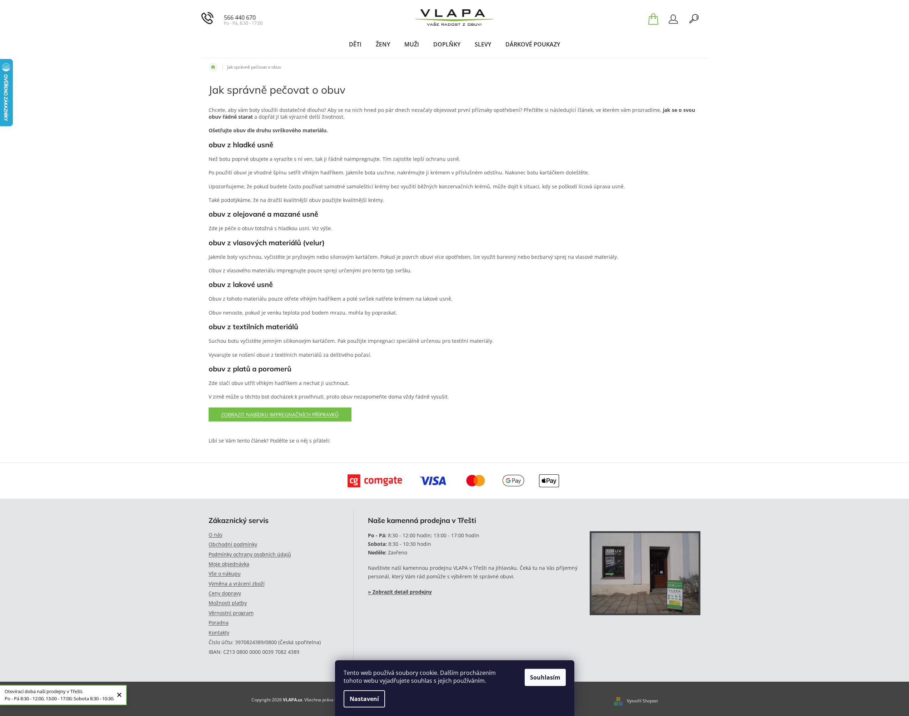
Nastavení (364, 699)
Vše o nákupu (225, 573)
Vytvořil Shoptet (642, 701)
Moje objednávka (229, 564)
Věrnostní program (231, 612)
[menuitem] (355, 44)
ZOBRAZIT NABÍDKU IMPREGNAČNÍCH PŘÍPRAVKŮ (280, 414)
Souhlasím (545, 677)
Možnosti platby (228, 602)
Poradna (219, 622)
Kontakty (219, 632)
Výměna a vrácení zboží (237, 583)
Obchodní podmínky (233, 544)
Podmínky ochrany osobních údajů (250, 554)
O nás (216, 534)
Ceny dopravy (225, 593)
